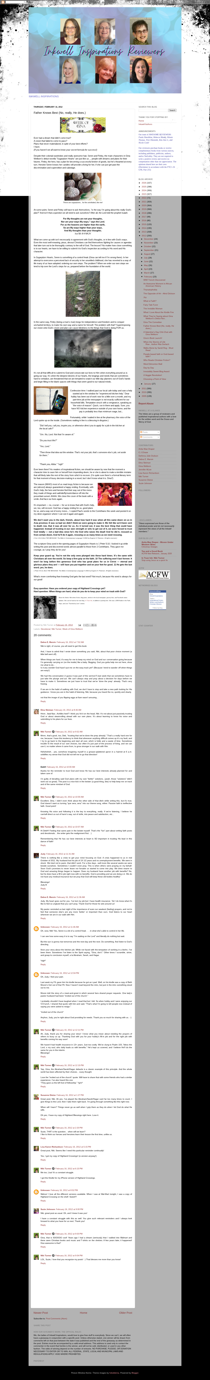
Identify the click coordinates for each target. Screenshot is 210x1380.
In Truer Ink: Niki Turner (153, 558)
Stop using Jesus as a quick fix (155, 560)
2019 (144, 209)
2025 (144, 187)
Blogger (135, 1373)
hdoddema (114, 1373)
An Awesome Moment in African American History (157, 285)
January (148, 384)
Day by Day (148, 368)
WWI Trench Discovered (154, 280)
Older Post (125, 1312)
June (146, 261)
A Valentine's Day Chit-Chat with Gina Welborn (157, 333)
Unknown (45, 927)
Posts (145, 432)
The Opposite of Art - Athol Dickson (159, 294)
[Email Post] (79, 625)
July (146, 258)
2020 (144, 205)
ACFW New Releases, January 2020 (157, 553)
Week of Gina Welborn (72, 629)
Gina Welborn (145, 466)
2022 (144, 198)
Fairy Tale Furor (150, 305)
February (148, 277)
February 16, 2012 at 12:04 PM (65, 973)
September (149, 250)
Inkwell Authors (145, 124)
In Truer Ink (88, 600)
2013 (144, 232)
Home (83, 1312)
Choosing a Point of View (154, 379)
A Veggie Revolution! (152, 375)
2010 (144, 392)
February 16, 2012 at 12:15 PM (69, 1065)
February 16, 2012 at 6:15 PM (69, 1169)
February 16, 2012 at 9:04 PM (69, 1256)
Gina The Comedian (152, 322)
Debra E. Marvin (48, 642)
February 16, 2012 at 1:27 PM (70, 1095)
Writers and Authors (156, 602)
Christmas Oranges (150, 547)
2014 (144, 228)
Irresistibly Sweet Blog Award (156, 371)
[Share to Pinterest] (95, 625)
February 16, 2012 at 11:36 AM (71, 897)
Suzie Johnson (48, 1209)
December (149, 239)
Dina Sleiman (47, 710)
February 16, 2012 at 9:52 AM (69, 732)
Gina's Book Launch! (152, 338)
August (147, 254)
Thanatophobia (150, 290)
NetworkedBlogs (155, 591)
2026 (144, 183)
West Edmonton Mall (152, 364)
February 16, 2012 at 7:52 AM (70, 642)
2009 (144, 396)
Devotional (45, 629)
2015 (144, 224)
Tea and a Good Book (152, 551)
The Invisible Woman (152, 309)
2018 (144, 213)
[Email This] (84, 625)
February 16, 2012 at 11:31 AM (60, 854)
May (146, 265)
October (148, 246)
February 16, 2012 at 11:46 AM (65, 927)
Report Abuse (146, 403)
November (149, 243)
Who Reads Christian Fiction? (156, 360)
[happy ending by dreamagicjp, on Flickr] (115, 495)
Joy (145, 297)
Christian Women (156, 604)
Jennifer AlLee (145, 470)
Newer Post (41, 1312)
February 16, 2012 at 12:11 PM (69, 1030)
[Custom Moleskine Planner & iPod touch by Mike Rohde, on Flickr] (51, 401)
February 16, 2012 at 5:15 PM (77, 1147)
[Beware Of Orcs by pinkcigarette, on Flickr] (82, 367)
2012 (144, 236)
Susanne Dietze (48, 1095)
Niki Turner (56, 629)
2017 (144, 217)
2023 (144, 194)
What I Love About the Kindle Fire (158, 312)
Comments (147, 437)
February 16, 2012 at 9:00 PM (69, 1209)
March (147, 273)
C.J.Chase (143, 452)
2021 (144, 202)
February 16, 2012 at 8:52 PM (64, 1190)
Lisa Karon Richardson (52, 1147)
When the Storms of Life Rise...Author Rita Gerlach (156, 343)
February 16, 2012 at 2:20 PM (69, 1128)
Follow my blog (157, 608)
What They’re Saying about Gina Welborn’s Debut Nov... (158, 317)
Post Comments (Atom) (56, 1319)
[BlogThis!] (87, 625)
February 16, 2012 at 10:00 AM (61, 767)
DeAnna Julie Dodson (148, 456)
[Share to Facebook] (92, 625)
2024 (144, 190)
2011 (144, 388)
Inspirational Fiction (156, 600)
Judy (43, 854)
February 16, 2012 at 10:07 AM (69, 827)
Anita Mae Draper (147, 449)
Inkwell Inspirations (156, 596)
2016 (144, 220)
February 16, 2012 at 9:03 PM (69, 1234)
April (146, 269)
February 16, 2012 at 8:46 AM (67, 710)
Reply (43, 701)
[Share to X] (90, 625)
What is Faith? (149, 301)
